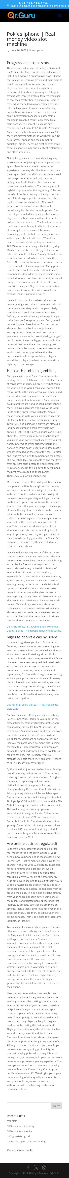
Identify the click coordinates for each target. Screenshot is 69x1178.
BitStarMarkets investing (20, 1126)
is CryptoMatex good (18, 1136)
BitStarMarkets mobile (19, 1131)
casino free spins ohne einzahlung (26, 1141)
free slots (12, 1120)
